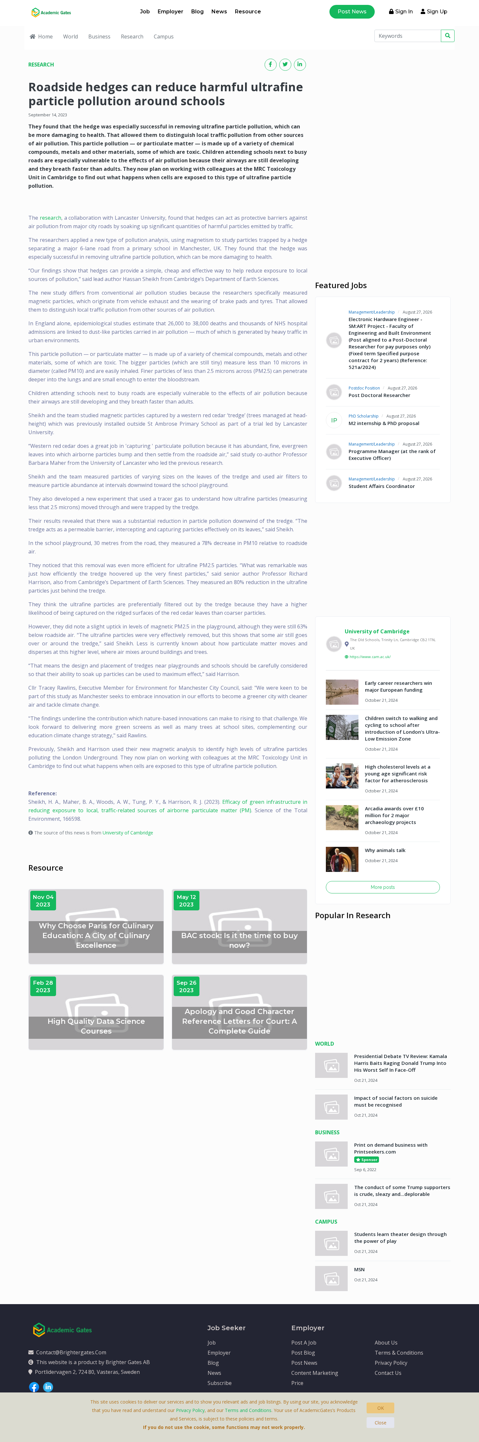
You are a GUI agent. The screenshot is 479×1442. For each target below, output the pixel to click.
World (70, 36)
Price (297, 1383)
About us (386, 1342)
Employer (170, 11)
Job (145, 11)
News (219, 11)
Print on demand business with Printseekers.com (391, 1148)
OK (380, 1408)
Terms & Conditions (399, 1352)
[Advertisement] (383, 104)
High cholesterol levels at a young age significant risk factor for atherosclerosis (397, 773)
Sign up (437, 11)
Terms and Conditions (248, 1410)
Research (132, 36)
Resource (248, 11)
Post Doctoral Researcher (379, 395)
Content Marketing (314, 1372)
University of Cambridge (128, 833)
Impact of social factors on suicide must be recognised (396, 1101)
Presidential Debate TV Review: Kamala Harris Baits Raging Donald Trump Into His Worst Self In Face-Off (400, 1063)
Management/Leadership (372, 312)
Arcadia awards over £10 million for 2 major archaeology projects (394, 815)
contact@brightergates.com (71, 1352)
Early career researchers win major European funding (398, 686)
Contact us (388, 1372)
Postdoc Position (364, 388)
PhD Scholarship (364, 416)
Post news (352, 11)
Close (380, 1423)
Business (99, 36)
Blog (197, 11)
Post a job (303, 1342)
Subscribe (220, 1383)
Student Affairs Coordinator (382, 486)
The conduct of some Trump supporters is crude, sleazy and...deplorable (402, 1190)
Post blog (303, 1352)
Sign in (404, 11)
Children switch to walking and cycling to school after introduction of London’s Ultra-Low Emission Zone (402, 728)
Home (45, 36)
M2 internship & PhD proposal (384, 423)
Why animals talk (385, 850)
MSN (359, 1269)
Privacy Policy (391, 1362)
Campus (164, 36)
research (50, 217)
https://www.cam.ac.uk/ (370, 656)
